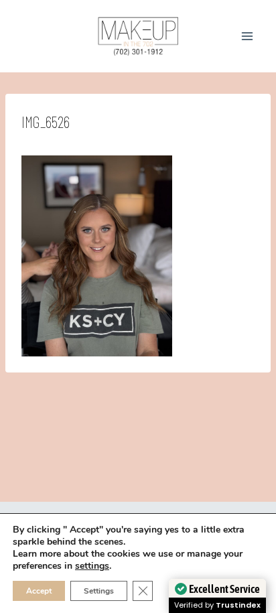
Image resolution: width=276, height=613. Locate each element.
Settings (99, 591)
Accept (39, 591)
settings (92, 566)
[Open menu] (246, 35)
